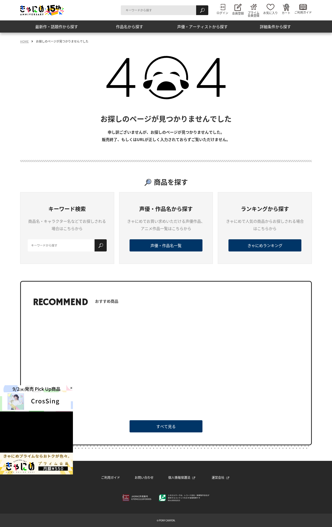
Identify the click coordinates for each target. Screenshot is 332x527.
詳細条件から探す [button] (275, 26)
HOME (24, 41)
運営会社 (218, 477)
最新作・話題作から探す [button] (56, 26)
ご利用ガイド (110, 477)
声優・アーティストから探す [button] (202, 26)
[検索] (202, 10)
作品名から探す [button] (129, 26)
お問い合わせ (144, 477)
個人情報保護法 (179, 477)
